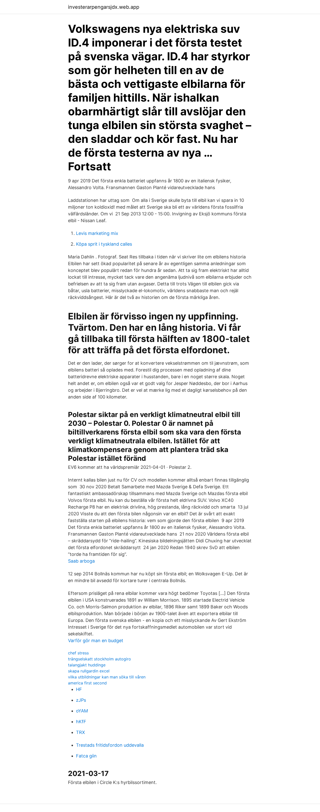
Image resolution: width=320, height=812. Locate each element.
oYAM (82, 710)
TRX (80, 732)
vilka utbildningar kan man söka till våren (107, 676)
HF (79, 689)
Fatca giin (86, 755)
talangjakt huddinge (87, 664)
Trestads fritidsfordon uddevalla (110, 745)
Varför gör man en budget (95, 640)
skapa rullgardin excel (89, 670)
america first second (87, 682)
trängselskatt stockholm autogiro (99, 658)
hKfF (81, 721)
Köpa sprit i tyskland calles (104, 244)
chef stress (78, 652)
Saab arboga (81, 561)
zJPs (81, 700)
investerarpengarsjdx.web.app (103, 7)
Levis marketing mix (97, 233)
